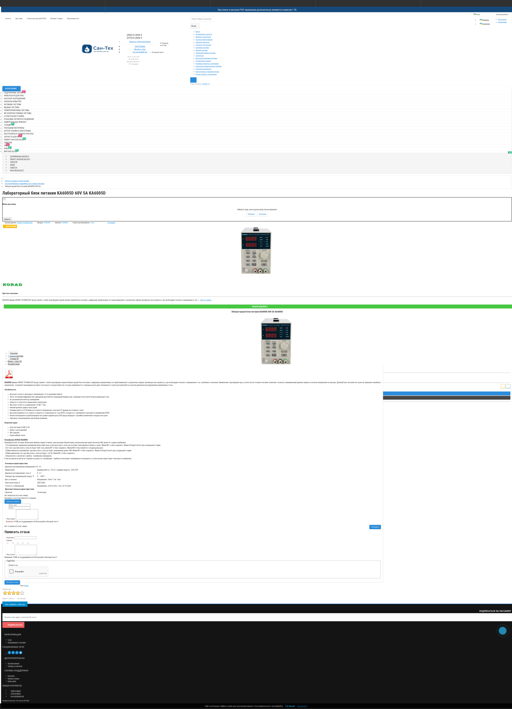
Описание (14, 353)
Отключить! (302, 706)
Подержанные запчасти (204, 34)
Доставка (18, 18)
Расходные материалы (203, 69)
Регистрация (502, 19)
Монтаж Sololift (11, 150)
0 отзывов (111, 223)
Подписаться (15, 625)
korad (26, 586)
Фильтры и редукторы (203, 37)
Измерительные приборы (15, 122)
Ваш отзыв (10, 554)
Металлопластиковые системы (206, 58)
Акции (6, 145)
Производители (73, 18)
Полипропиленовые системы (206, 53)
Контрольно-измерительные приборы (209, 66)
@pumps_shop (140, 49)
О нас (10, 640)
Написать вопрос (12, 501)
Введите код (13, 565)
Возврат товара (56, 18)
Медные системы (202, 50)
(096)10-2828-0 (15, 691)
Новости (7, 148)
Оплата (8, 18)
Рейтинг (9, 540)
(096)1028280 (139, 46)
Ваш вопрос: (11, 519)
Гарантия (8, 143)
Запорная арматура (202, 42)
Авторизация (502, 22)
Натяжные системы (202, 48)
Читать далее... (206, 300)
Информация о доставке (17, 642)
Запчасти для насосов (203, 45)
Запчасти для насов (13, 136)
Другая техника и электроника (206, 74)
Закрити (7, 219)
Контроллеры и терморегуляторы (207, 72)
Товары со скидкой (15, 666)
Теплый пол (200, 56)
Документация (14, 364)
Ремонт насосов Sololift (15, 139)
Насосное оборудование (204, 40)
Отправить (375, 527)
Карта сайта (12, 681)
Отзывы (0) (14, 359)
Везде (198, 32)
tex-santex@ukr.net (139, 52)
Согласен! (290, 706)
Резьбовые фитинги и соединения (207, 64)
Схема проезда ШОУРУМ (36, 18)
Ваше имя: (10, 538)
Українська (486, 24)
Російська (485, 20)
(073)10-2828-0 (15, 694)
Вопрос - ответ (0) (15, 361)
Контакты (11, 676)
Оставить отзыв (12, 582)
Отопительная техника (203, 61)
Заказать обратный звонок (140, 42)
